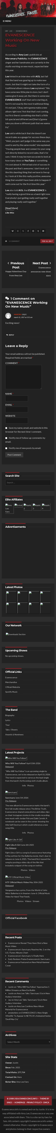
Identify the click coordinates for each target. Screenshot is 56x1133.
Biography (9, 715)
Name (9, 394)
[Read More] (11, 208)
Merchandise (11, 682)
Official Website (12, 687)
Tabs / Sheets (11, 729)
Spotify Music (11, 692)
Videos (32, 870)
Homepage (20, 1102)
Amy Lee (8, 31)
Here (19, 1077)
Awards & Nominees (14, 734)
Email (9, 405)
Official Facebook (16, 918)
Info (24, 785)
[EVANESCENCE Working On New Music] (12, 231)
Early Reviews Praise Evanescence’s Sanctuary (29, 959)
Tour (7, 725)
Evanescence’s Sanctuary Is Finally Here (26, 956)
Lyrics (7, 720)
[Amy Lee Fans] (15, 634)
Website (10, 416)
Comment (12, 363)
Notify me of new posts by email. (25, 448)
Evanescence (21, 31)
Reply (11, 335)
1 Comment (14, 241)
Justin (11, 987)
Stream (36, 901)
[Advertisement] (28, 553)
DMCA (46, 1102)
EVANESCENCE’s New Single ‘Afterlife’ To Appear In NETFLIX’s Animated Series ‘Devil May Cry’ (28, 1015)
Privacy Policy (34, 1102)
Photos (30, 785)
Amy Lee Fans (22, 1082)
